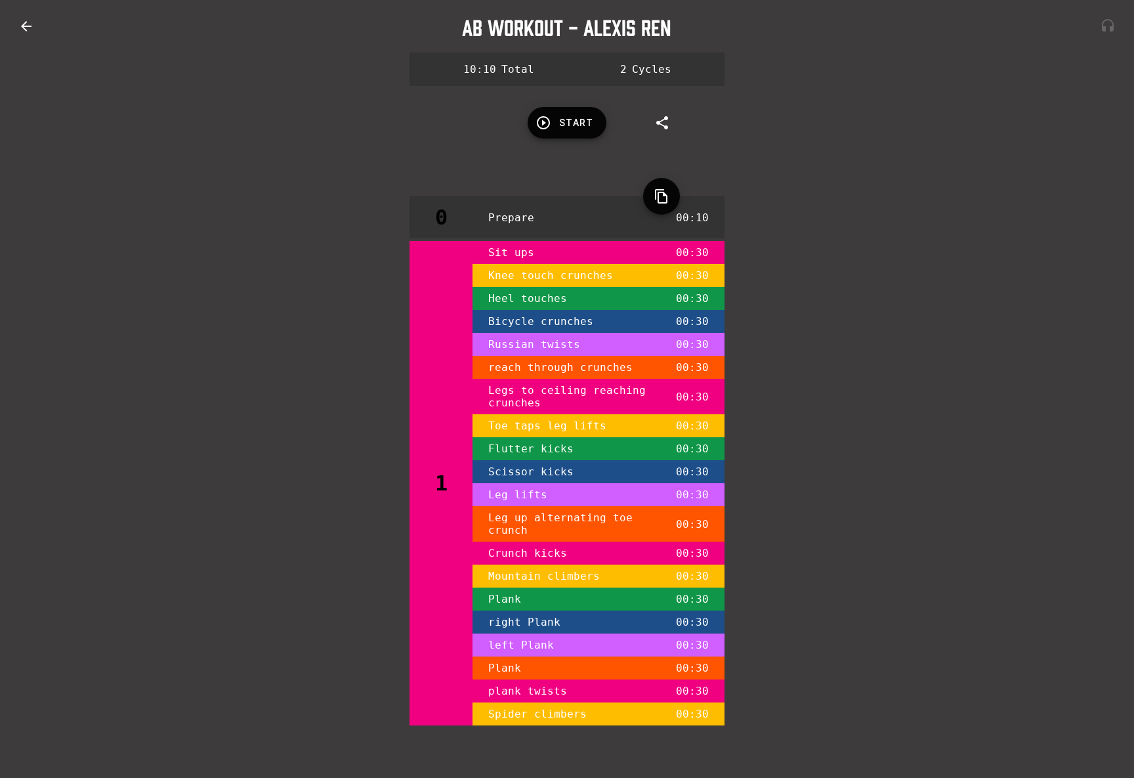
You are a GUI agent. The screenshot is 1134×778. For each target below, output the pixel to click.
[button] (26, 26)
